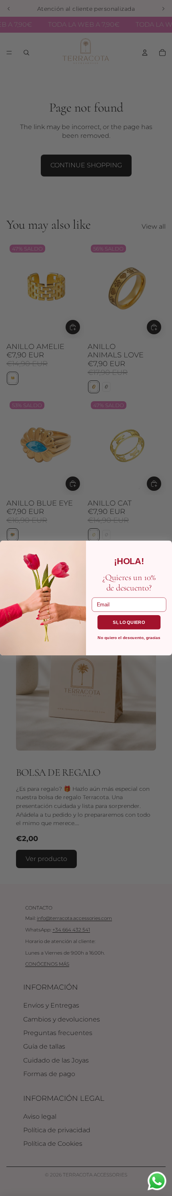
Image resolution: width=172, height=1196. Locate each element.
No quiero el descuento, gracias (129, 637)
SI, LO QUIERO (129, 622)
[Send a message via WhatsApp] (157, 1181)
